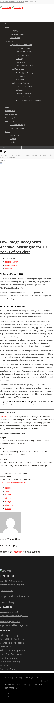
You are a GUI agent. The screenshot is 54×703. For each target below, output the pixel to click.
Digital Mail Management (25, 93)
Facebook (9, 488)
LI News (8, 268)
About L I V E (15, 135)
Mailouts (19, 90)
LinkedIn (9, 505)
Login (12, 142)
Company (14, 31)
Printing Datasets (22, 55)
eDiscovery (20, 79)
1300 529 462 (7, 590)
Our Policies (15, 38)
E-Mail (8, 508)
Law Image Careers (12, 118)
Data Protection (37, 684)
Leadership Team (17, 34)
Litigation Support (23, 97)
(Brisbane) (10, 621)
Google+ (8, 501)
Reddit (8, 494)
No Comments (11, 265)
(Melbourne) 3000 (12, 584)
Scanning (19, 58)
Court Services (21, 104)
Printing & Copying (23, 48)
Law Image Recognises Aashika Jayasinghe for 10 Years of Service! (23, 246)
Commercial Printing (24, 51)
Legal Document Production (21, 44)
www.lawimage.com (10, 602)
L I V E (7, 131)
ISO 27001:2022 (12, 688)
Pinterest (9, 498)
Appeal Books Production (26, 62)
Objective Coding (22, 76)
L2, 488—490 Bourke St (11, 580)
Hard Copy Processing (24, 72)
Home (7, 24)
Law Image (4, 416)
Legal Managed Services (19, 83)
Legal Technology (17, 69)
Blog (7, 107)
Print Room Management (12, 650)
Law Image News (11, 114)
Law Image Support (18, 128)
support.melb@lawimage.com (15, 596)
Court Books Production (25, 65)
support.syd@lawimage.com (14, 615)
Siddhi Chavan (11, 262)
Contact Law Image (17, 125)
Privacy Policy (22, 684)
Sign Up (13, 138)
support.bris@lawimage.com (14, 625)
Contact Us (9, 121)
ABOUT (8, 27)
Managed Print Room (24, 86)
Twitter (8, 491)
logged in (17, 551)
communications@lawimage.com (13, 482)
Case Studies (10, 111)
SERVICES (9, 41)
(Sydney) (9, 611)
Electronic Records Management (28, 100)
